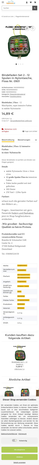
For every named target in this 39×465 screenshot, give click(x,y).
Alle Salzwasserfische (23, 275)
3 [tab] (20, 64)
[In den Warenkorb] (3, 23)
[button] (27, 2)
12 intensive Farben (23, 300)
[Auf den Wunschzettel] (32, 28)
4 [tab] (22, 64)
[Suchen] (34, 8)
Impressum (22, 434)
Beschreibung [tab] (8, 140)
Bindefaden (21, 304)
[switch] (14, 440)
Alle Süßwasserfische (23, 277)
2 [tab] (18, 64)
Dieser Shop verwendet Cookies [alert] (19, 399)
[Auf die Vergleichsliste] (27, 28)
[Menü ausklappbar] (3, 1)
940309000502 (22, 270)
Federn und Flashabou (23, 213)
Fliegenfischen (22, 281)
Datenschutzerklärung (9, 434)
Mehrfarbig (21, 296)
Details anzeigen (20, 462)
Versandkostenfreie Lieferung (21, 121)
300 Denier (21, 308)
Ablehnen (19, 457)
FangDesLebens (22, 265)
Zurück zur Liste (8, 16)
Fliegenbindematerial (17, 94)
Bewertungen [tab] (24, 140)
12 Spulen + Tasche (23, 286)
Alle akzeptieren (19, 450)
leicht (19, 291)
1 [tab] (16, 64)
